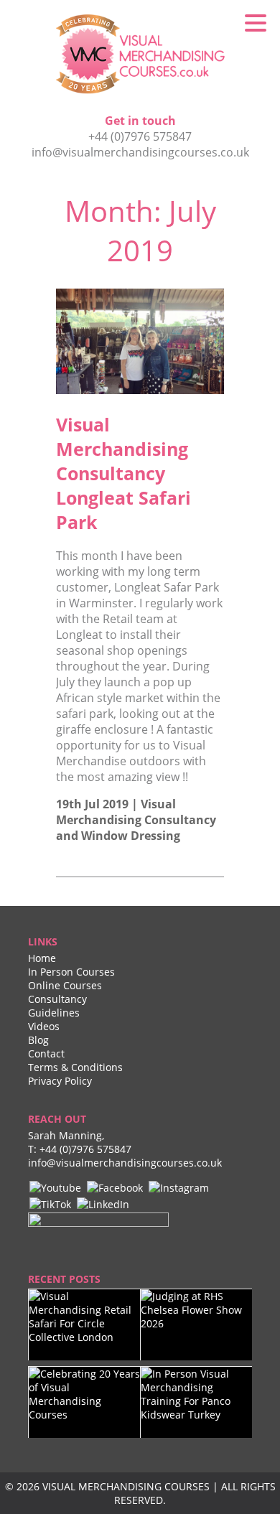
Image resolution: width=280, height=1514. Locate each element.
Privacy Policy (60, 1081)
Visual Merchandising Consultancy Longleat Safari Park (123, 473)
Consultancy (57, 999)
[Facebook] (114, 1187)
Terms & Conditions (75, 1067)
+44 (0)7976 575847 (140, 136)
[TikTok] (50, 1203)
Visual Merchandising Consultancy (136, 812)
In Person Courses (71, 971)
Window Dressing (130, 836)
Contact (46, 1053)
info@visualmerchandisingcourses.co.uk (140, 152)
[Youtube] (55, 1187)
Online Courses (65, 985)
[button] (255, 22)
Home (42, 958)
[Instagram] (178, 1187)
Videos (44, 1026)
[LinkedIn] (103, 1203)
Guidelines (54, 1012)
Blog (38, 1040)
